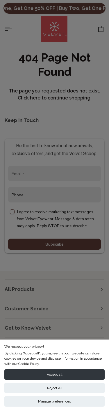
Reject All (54, 388)
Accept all (54, 374)
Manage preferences (54, 401)
